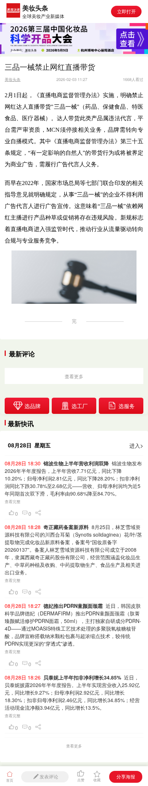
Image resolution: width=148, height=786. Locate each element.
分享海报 (125, 776)
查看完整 (12, 501)
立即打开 (126, 11)
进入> (136, 445)
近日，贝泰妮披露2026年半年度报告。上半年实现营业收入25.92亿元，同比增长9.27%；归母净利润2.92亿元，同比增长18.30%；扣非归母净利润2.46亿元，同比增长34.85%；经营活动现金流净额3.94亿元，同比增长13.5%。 (72, 692)
